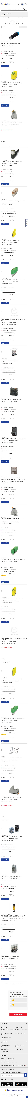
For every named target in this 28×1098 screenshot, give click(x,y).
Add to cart (5, 66)
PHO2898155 (4, 717)
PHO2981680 (4, 597)
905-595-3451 (13, 1062)
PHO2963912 (4, 81)
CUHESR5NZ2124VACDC (6, 914)
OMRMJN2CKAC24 (5, 835)
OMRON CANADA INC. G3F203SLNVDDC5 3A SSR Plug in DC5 (13, 320)
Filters (7, 18)
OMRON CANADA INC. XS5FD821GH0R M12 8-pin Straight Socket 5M (14, 639)
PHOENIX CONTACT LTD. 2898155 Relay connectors (12, 718)
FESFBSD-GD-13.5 (5, 42)
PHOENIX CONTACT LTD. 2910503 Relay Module (11, 122)
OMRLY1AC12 (4, 358)
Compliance (4, 1027)
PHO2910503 (4, 120)
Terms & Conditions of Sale (7, 1030)
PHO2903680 (4, 875)
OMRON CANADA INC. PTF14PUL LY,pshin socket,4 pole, (13, 438)
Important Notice (19, 1033)
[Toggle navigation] (2, 4)
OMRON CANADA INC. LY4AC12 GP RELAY (10, 956)
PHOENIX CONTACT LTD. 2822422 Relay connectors (13, 559)
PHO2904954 (4, 239)
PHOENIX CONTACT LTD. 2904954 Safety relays (12, 240)
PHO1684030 (4, 160)
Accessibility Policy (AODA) (6, 1038)
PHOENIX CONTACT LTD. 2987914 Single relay (11, 399)
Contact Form (4, 1051)
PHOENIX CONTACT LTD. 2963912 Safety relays (11, 82)
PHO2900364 (4, 517)
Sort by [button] (20, 18)
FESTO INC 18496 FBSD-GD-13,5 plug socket (11, 43)
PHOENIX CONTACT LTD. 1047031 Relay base (11, 797)
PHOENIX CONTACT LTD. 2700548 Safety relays (11, 678)
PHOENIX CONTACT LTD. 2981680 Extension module (12, 599)
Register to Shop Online (19, 1046)
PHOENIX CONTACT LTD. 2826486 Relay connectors (13, 279)
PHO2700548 (4, 677)
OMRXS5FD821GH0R (5, 637)
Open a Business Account (5, 1046)
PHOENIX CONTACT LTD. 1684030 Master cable (11, 161)
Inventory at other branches (9, 55)
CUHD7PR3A (4, 477)
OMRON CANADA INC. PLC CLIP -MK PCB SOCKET (12, 758)
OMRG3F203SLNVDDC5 (6, 318)
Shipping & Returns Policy (6, 1034)
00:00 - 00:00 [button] (23, 3)
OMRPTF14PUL (4, 437)
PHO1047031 (4, 796)
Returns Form (19, 1049)
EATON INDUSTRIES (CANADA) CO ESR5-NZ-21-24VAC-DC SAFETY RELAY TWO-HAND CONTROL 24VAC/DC (13, 916)
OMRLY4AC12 (4, 955)
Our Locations (5, 1049)
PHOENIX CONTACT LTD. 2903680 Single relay (11, 876)
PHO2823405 (4, 199)
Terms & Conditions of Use (8, 1094)
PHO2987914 (4, 398)
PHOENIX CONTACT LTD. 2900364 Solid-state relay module (12, 519)
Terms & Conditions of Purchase (21, 1030)
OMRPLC (3, 756)
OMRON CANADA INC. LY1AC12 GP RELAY (10, 359)
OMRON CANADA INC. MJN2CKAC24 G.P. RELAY (11, 836)
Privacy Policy (18, 1027)
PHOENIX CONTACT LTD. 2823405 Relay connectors (13, 201)
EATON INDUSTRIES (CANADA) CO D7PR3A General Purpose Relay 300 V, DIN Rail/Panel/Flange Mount (13, 479)
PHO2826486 (4, 278)
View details (5, 145)
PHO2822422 (4, 558)
